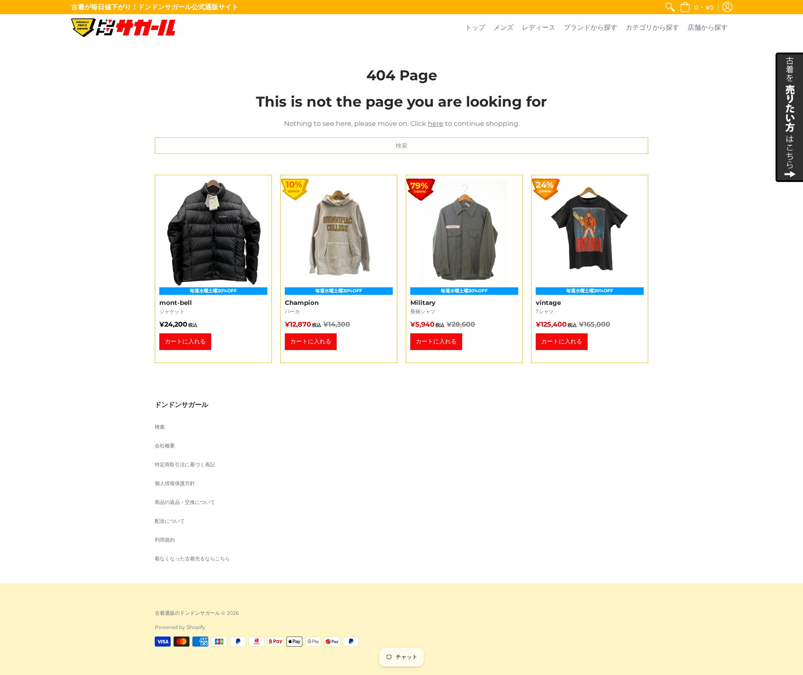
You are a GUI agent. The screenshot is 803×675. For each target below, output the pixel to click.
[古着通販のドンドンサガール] (123, 27)
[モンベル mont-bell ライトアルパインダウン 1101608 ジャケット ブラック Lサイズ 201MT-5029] (213, 269)
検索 (160, 427)
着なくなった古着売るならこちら (192, 558)
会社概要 (165, 445)
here (435, 124)
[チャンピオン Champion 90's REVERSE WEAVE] (339, 269)
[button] (697, 7)
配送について (170, 521)
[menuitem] (670, 7)
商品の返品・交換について (185, 502)
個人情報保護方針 (175, 483)
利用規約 (165, 540)
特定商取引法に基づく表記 (185, 464)
